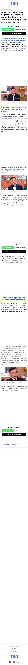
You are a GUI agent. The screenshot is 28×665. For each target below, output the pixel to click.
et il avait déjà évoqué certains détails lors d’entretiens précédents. (12, 171)
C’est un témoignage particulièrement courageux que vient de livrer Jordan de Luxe (13, 40)
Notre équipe (14, 649)
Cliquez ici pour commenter (10, 444)
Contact (14, 648)
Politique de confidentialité (14, 653)
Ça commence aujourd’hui (8, 116)
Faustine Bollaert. (17, 50)
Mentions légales (14, 651)
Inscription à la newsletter (14, 646)
